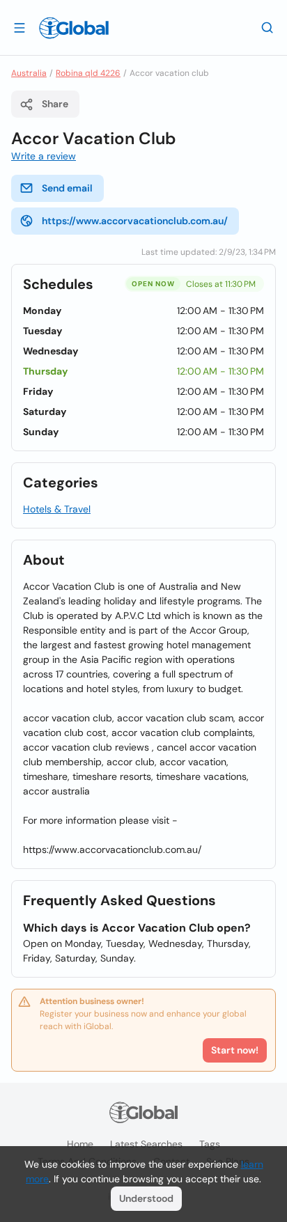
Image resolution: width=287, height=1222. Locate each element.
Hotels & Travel (57, 509)
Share (55, 103)
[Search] (267, 27)
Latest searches (146, 1144)
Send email (67, 188)
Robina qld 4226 (88, 73)
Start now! (234, 1050)
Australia (29, 73)
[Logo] (74, 28)
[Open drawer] (19, 27)
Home (80, 1144)
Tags (209, 1144)
